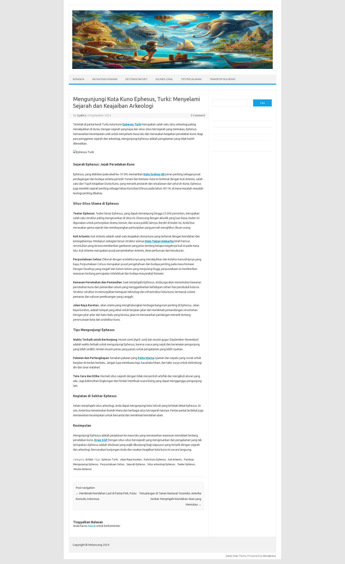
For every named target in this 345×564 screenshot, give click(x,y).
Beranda (78, 79)
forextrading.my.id (225, 228)
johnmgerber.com (224, 278)
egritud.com (221, 243)
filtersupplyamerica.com (228, 186)
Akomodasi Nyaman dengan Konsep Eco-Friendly (240, 124)
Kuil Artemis (175, 459)
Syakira (81, 115)
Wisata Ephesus (82, 469)
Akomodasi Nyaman (104, 79)
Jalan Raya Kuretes (131, 459)
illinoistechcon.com (225, 266)
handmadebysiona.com (228, 194)
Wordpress (269, 555)
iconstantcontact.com (227, 205)
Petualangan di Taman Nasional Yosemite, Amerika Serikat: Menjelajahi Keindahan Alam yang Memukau (170, 499)
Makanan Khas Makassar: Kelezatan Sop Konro (239, 137)
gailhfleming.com (224, 251)
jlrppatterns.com (224, 274)
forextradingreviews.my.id (230, 224)
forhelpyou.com (223, 247)
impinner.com (222, 209)
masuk (92, 525)
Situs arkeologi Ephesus (161, 464)
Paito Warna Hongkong (228, 296)
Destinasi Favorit (136, 79)
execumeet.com (224, 178)
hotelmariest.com (224, 197)
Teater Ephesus (186, 464)
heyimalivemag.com (226, 254)
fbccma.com (221, 182)
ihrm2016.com (223, 262)
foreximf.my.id (223, 217)
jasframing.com (223, 213)
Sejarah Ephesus (135, 464)
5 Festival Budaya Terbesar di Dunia (233, 130)
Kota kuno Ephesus (155, 459)
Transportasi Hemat (222, 79)
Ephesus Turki (131, 124)
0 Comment (198, 115)
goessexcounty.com (226, 190)
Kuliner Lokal (164, 79)
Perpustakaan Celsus (112, 464)
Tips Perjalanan (191, 79)
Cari (214, 96)
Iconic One (232, 555)
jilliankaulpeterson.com (228, 270)
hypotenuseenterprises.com (231, 201)
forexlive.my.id (223, 220)
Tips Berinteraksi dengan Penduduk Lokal (236, 117)
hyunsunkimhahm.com (227, 258)
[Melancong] (172, 67)
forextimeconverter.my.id (229, 232)
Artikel (89, 459)
